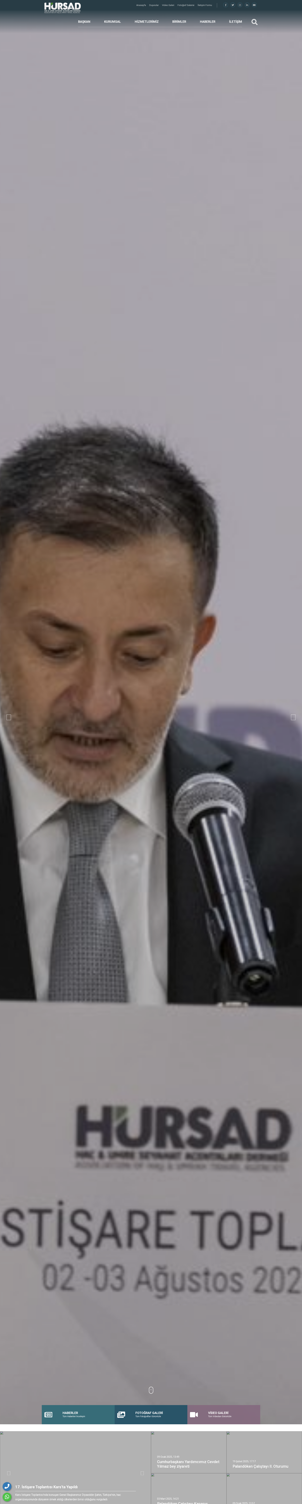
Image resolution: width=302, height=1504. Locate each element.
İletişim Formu (205, 5)
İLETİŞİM (235, 21)
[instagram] (240, 5)
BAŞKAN (84, 21)
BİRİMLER (179, 21)
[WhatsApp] (7, 1497)
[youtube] (254, 5)
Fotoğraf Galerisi (186, 5)
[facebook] (225, 5)
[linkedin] (247, 5)
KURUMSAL (112, 21)
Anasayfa (141, 5)
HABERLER (207, 21)
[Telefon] (7, 1486)
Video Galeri (168, 5)
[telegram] (232, 5)
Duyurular (154, 5)
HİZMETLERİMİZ (147, 21)
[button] (8, 717)
